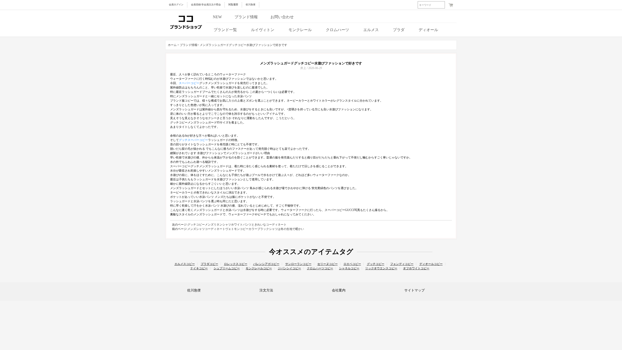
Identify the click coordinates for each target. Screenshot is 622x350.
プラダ (399, 30)
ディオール (428, 30)
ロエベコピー (352, 263)
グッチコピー (375, 263)
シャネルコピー (349, 268)
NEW (217, 17)
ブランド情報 (246, 17)
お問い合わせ (282, 17)
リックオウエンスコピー (381, 268)
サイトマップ (414, 290)
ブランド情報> (190, 45)
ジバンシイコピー (289, 268)
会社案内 (339, 290)
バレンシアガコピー (266, 263)
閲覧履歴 (233, 4)
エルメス (371, 30)
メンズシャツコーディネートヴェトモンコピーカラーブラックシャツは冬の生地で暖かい (245, 229)
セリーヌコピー (327, 263)
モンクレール (300, 30)
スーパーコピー (189, 83)
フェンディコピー (402, 263)
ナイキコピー (199, 268)
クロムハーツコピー (320, 268)
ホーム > (173, 45)
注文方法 (266, 290)
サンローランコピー (298, 263)
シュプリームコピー (227, 268)
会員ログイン (176, 4)
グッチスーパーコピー (193, 140)
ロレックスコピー (235, 263)
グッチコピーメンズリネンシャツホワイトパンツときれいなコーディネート (236, 224)
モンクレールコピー (259, 268)
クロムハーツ (337, 30)
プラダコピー (209, 263)
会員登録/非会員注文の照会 (206, 4)
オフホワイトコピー (416, 268)
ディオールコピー (431, 263)
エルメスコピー (184, 263)
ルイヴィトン (262, 30)
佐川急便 (250, 4)
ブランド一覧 (225, 30)
